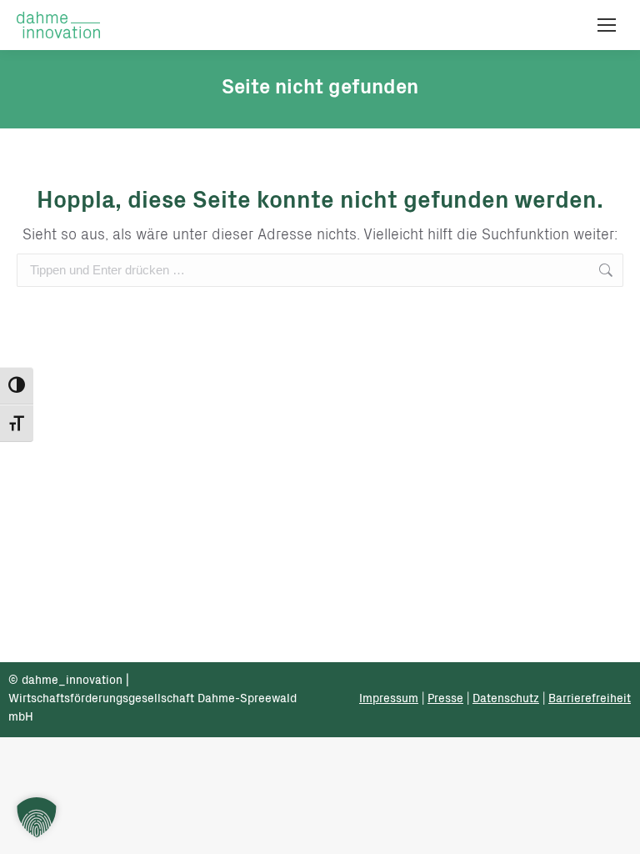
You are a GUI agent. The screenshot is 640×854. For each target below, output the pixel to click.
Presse (445, 700)
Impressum (388, 700)
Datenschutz (505, 700)
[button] (36, 817)
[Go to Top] (615, 829)
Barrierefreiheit (589, 700)
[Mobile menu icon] (606, 25)
